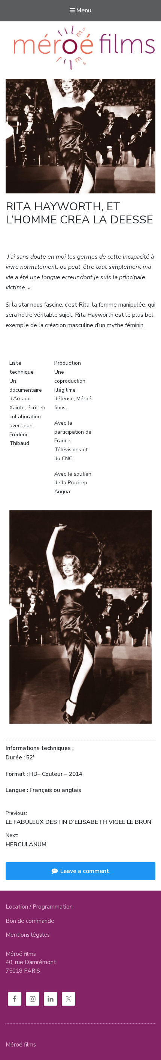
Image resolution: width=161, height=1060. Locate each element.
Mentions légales (28, 935)
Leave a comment (84, 871)
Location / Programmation (39, 906)
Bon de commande (30, 921)
